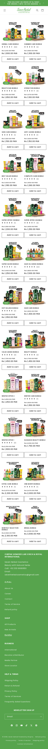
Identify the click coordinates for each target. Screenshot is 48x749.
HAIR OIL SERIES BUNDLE (33, 264)
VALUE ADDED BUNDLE (10, 352)
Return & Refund (12, 686)
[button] (4, 10)
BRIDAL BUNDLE (30, 528)
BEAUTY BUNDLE (30, 352)
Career (8, 593)
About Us (9, 588)
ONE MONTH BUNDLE (32, 484)
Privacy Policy (11, 691)
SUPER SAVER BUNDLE (10, 264)
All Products (10, 624)
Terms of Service (12, 604)
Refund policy (11, 609)
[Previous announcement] (4, 3)
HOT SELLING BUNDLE (10, 308)
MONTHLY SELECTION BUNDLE (10, 529)
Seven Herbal (13, 737)
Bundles (8, 635)
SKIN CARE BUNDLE (9, 132)
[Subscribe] (40, 716)
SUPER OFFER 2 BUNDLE (33, 220)
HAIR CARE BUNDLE (31, 308)
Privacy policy (11, 740)
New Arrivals (10, 629)
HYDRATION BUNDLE (32, 88)
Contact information (25, 744)
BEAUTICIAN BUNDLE (10, 88)
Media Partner (11, 660)
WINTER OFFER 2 (8, 396)
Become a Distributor (14, 655)
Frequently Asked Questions (17, 702)
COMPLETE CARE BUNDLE (34, 176)
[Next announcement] (43, 3)
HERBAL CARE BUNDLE (10, 44)
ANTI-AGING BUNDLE (32, 132)
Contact (8, 599)
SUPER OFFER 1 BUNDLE (11, 220)
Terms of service (24, 740)
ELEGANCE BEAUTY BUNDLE (34, 440)
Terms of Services (13, 696)
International (11, 650)
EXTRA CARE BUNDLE (10, 484)
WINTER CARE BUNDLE (32, 396)
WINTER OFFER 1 (8, 440)
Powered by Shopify (26, 737)
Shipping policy (38, 740)
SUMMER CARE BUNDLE (33, 44)
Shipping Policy (11, 680)
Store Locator (11, 665)
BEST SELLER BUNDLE (10, 176)
